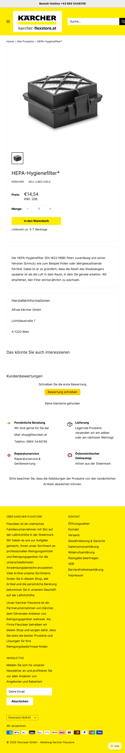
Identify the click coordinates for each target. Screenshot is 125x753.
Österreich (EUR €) (19, 717)
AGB (71, 563)
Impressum (75, 575)
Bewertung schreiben (62, 392)
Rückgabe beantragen (83, 558)
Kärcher (18, 181)
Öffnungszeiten (79, 523)
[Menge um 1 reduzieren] (27, 208)
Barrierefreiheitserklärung (85, 569)
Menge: (17, 209)
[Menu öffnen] (8, 21)
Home (10, 41)
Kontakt (73, 529)
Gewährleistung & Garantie (86, 541)
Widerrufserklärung (81, 552)
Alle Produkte (25, 41)
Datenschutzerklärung (83, 546)
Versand (73, 535)
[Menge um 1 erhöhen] (50, 208)
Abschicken (19, 701)
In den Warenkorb (36, 221)
